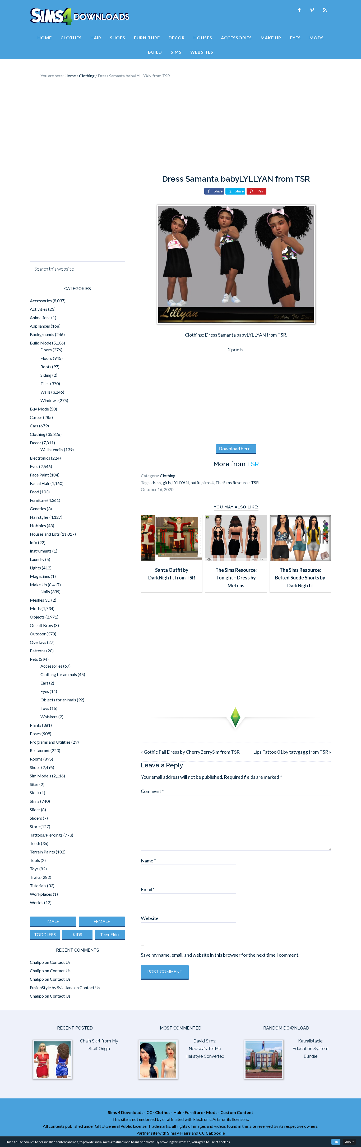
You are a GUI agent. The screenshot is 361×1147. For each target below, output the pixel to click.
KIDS (77, 934)
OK (336, 1142)
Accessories (41, 300)
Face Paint (39, 474)
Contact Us (60, 962)
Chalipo (37, 962)
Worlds (36, 902)
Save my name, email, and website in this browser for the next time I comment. (220, 955)
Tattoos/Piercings (46, 834)
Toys (44, 708)
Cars (34, 425)
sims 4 (208, 482)
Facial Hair (40, 483)
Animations (40, 317)
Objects (37, 616)
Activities (38, 308)
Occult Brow (41, 625)
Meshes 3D (40, 599)
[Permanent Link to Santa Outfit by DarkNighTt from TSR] (171, 559)
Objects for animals (58, 699)
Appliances (40, 325)
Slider (35, 809)
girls (167, 482)
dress (156, 482)
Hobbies (38, 525)
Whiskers (49, 716)
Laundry (37, 559)
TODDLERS (45, 934)
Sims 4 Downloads (79, 16)
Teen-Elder (110, 934)
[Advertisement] (180, 127)
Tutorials (38, 885)
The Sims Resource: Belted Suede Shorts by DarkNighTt (300, 577)
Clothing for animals (58, 674)
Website (150, 918)
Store (35, 826)
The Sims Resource (232, 482)
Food (34, 491)
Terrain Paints (42, 851)
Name (148, 860)
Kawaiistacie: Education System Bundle (310, 1049)
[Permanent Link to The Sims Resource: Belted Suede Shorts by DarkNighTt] (300, 559)
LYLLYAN (180, 482)
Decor (35, 442)
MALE (53, 921)
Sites (34, 784)
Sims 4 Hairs (179, 1132)
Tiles (44, 383)
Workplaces (41, 893)
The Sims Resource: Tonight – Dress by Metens (236, 577)
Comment (152, 791)
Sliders (36, 817)
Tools (35, 860)
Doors (46, 349)
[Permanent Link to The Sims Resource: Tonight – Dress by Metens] (235, 559)
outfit (196, 482)
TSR (253, 464)
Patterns (37, 650)
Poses (35, 733)
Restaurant (40, 750)
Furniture (38, 500)
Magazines (40, 576)
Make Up (38, 584)
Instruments (41, 550)
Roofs (45, 366)
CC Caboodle (212, 1132)
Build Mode (40, 342)
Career (36, 417)
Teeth (35, 843)
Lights (35, 567)
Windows (49, 400)
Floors (46, 358)
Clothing (167, 475)
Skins (34, 801)
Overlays (38, 642)
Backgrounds (42, 334)
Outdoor (38, 633)
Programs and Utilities (50, 741)
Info (33, 542)
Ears (44, 682)
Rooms (36, 758)
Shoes (35, 767)
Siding (46, 374)
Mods (35, 608)
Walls (45, 391)
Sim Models (40, 775)
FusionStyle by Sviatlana (51, 987)
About (349, 1142)
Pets (34, 659)
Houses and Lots (45, 533)
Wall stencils (51, 449)
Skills (34, 792)
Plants (35, 725)
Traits (35, 877)
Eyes (34, 466)
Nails (45, 591)
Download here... (236, 448)
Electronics (40, 457)
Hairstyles (39, 517)
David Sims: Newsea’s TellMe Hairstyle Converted (205, 1049)
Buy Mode (39, 408)
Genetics (38, 508)
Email (148, 889)
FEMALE (102, 921)
